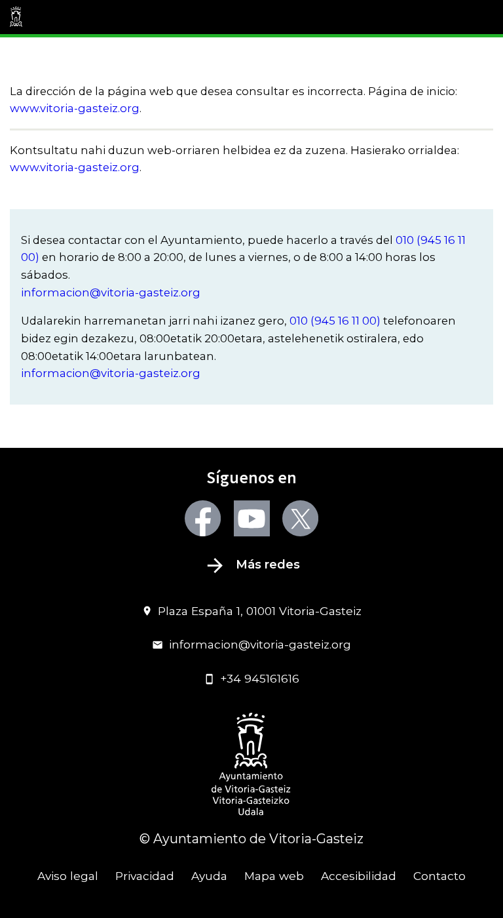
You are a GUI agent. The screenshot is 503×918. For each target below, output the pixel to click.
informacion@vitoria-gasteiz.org (110, 292)
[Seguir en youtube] (252, 518)
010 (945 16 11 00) (335, 320)
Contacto (439, 876)
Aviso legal (67, 876)
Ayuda (209, 876)
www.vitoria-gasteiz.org (75, 108)
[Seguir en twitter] (300, 518)
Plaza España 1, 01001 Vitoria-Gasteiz (260, 611)
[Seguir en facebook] (203, 518)
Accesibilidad (358, 876)
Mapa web (274, 876)
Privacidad (144, 876)
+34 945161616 (259, 678)
